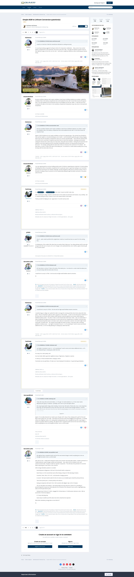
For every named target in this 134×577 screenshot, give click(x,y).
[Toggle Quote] (37, 41)
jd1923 (28, 232)
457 (29, 108)
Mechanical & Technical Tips (41, 27)
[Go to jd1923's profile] (28, 237)
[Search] (111, 7)
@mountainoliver (50, 192)
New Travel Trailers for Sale (30, 90)
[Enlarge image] (42, 295)
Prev (26, 32)
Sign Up (109, 2)
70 (29, 405)
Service (40, 7)
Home (24, 7)
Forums (29, 7)
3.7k (29, 244)
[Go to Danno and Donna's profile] (24, 26)
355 (29, 49)
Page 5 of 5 (42, 32)
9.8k (29, 201)
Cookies (71, 561)
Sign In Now (70, 540)
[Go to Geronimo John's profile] (28, 266)
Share (74, 26)
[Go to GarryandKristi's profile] (28, 398)
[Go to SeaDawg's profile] (28, 194)
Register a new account (40, 540)
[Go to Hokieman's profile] (28, 42)
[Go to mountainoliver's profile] (28, 101)
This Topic (106, 7)
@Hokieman (40, 192)
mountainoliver (28, 96)
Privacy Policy (64, 561)
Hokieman (28, 37)
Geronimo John (28, 261)
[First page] (23, 32)
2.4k (29, 273)
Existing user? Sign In (99, 2)
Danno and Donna (32, 25)
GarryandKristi (28, 393)
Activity (34, 7)
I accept (109, 574)
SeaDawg (28, 189)
